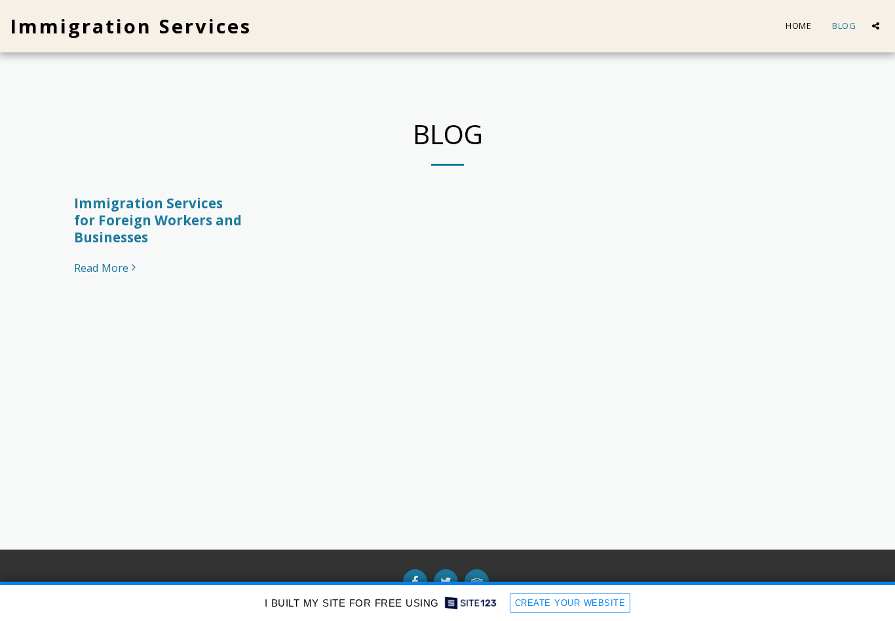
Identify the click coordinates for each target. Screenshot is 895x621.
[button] (876, 26)
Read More (101, 268)
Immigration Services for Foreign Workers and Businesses (158, 220)
